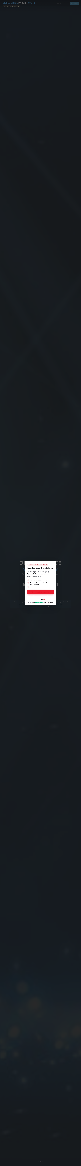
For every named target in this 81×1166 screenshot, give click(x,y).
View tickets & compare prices (40, 592)
